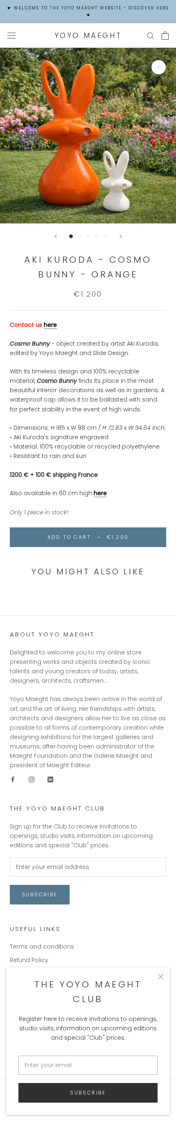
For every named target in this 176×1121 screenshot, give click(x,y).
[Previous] (55, 236)
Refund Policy (29, 960)
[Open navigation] (11, 35)
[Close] (161, 977)
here (50, 325)
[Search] (150, 35)
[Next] (121, 236)
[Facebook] (13, 779)
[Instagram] (31, 779)
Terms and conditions (42, 946)
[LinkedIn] (50, 779)
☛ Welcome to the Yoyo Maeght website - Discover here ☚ (88, 11)
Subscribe (88, 1092)
